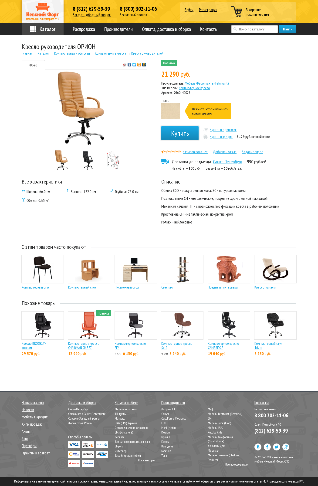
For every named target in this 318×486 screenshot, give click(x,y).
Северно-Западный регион (84, 418)
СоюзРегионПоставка (173, 418)
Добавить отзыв (225, 152)
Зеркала (120, 437)
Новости (28, 409)
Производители (118, 29)
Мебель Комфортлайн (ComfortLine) (220, 439)
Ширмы (119, 446)
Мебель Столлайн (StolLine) (224, 455)
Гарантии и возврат (36, 453)
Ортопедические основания (131, 428)
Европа (165, 442)
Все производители (236, 464)
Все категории (146, 460)
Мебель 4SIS (215, 428)
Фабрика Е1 (168, 409)
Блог (25, 438)
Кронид (165, 437)
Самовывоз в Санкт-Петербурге (87, 414)
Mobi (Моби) (168, 428)
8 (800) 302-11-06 (138, 8)
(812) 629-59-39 (271, 430)
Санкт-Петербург (227, 162)
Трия (164, 455)
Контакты (208, 29)
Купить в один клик (223, 129)
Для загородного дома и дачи (133, 442)
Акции (26, 431)
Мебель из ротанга (126, 409)
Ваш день (167, 446)
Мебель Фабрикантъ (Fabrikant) (207, 83)
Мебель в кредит (35, 417)
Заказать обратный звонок (92, 14)
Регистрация (208, 9)
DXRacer (213, 460)
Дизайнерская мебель (128, 455)
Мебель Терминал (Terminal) (225, 414)
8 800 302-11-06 (271, 415)
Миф (210, 409)
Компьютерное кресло (194, 87)
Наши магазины (33, 402)
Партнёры (29, 445)
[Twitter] (134, 63)
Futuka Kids (215, 432)
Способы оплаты (80, 437)
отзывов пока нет (195, 152)
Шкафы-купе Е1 (124, 432)
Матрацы (120, 418)
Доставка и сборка (82, 402)
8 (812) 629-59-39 (91, 8)
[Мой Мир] (144, 63)
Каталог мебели (126, 402)
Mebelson (214, 450)
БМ (209, 418)
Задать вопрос (252, 152)
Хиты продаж (32, 424)
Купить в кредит (221, 136)
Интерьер (120, 451)
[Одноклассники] (139, 63)
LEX (163, 423)
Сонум (165, 414)
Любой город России (80, 423)
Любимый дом (216, 446)
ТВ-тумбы (120, 414)
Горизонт (166, 451)
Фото (33, 65)
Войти (189, 10)
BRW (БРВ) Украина (126, 423)
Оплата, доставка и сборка (166, 29)
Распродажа (84, 29)
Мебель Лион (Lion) (219, 423)
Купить (180, 133)
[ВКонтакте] (129, 63)
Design (165, 432)
